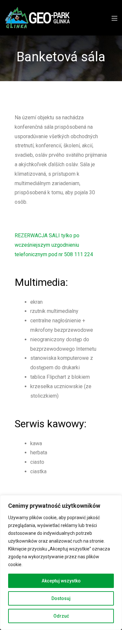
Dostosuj (61, 598)
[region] (61, 562)
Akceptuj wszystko (61, 580)
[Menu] (114, 18)
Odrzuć (61, 616)
